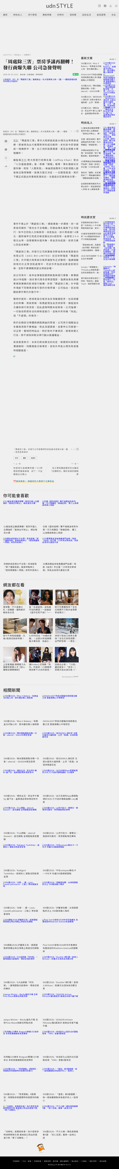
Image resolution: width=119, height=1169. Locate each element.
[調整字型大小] (6, 166)
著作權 (55, 1161)
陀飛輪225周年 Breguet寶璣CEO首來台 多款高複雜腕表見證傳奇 (21, 1058)
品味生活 (86, 14)
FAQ (24, 1161)
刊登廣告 (16, 1161)
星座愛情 (101, 14)
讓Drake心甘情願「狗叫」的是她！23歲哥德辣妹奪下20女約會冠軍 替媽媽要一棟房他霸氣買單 (40, 667)
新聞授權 (37, 1161)
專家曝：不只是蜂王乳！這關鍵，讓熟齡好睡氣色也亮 (14, 610)
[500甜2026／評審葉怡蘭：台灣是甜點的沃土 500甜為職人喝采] (60, 893)
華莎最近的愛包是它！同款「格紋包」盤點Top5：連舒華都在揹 (91, 281)
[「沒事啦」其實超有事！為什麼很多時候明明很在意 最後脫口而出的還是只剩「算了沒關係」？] (21, 1117)
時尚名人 (17, 14)
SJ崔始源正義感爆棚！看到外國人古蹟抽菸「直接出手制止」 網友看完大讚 (20, 529)
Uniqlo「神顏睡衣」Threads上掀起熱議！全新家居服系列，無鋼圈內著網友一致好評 (91, 271)
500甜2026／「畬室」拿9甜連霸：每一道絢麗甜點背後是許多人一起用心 (60, 1097)
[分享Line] (6, 149)
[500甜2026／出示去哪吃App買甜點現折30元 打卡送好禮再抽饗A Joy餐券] (60, 781)
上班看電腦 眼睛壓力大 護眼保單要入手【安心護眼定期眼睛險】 (14, 667)
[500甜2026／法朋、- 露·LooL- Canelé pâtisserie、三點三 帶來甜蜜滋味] (21, 893)
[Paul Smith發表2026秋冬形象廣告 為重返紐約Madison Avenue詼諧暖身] (60, 931)
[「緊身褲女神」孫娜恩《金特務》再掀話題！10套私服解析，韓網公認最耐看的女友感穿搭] (109, 247)
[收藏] (6, 158)
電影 (24, 458)
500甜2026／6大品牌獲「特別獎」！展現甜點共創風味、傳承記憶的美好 (21, 985)
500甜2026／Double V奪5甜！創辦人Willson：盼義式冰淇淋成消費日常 (60, 985)
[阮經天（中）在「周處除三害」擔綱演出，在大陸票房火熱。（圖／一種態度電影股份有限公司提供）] (41, 103)
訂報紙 (84, 1161)
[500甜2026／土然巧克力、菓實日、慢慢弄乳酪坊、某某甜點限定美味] (60, 819)
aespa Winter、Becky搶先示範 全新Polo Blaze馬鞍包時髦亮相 (21, 1021)
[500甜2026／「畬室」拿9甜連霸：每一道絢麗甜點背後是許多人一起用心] (60, 1080)
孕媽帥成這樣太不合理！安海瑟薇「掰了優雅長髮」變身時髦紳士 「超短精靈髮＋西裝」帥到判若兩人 (21, 567)
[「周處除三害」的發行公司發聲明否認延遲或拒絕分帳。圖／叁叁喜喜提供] (46, 400)
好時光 (60, 14)
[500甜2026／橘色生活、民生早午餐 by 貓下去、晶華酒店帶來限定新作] (21, 781)
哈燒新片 (27, 55)
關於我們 (93, 1161)
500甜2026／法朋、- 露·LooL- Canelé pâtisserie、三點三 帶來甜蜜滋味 (21, 910)
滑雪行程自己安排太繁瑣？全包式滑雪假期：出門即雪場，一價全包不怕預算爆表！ (66, 638)
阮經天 (33, 458)
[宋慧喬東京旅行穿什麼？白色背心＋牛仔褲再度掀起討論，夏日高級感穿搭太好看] (109, 225)
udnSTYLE (7, 55)
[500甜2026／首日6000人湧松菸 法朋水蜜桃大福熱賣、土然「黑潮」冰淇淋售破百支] (60, 744)
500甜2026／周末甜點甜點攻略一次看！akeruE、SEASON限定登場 (21, 760)
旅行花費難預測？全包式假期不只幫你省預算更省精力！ (66, 610)
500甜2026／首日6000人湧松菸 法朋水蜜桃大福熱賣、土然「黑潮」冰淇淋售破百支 (60, 761)
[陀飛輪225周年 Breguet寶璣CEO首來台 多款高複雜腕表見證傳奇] (21, 1043)
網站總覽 (102, 1161)
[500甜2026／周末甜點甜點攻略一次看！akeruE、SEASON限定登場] (21, 744)
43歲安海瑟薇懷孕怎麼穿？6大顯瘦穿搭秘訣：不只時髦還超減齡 (91, 236)
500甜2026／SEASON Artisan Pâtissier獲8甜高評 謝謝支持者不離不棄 (60, 1022)
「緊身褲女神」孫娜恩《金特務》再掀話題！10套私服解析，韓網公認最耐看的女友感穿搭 (91, 248)
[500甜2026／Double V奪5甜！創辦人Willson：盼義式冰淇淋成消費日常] (60, 968)
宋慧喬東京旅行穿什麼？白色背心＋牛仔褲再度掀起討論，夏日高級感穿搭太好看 (91, 226)
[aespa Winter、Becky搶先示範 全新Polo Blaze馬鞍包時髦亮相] (21, 1005)
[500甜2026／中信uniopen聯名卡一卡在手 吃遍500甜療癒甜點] (60, 856)
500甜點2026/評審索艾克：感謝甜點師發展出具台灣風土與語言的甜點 (21, 946)
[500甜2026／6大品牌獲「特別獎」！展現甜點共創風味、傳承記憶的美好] (21, 968)
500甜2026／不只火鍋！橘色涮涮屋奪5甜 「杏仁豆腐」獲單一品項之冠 (60, 1134)
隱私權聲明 (64, 1161)
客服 (29, 1161)
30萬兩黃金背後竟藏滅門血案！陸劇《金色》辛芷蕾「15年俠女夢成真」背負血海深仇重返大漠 (59, 567)
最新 (5, 14)
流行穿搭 (32, 14)
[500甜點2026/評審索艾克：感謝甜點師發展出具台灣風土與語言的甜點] (21, 931)
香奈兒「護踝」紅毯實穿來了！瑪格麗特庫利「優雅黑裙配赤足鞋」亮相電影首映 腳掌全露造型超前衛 (91, 178)
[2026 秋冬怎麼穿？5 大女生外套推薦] (109, 258)
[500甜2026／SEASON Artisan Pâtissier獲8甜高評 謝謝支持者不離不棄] (60, 1005)
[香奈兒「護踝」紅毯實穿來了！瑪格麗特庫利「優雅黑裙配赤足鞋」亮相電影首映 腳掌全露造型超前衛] (109, 175)
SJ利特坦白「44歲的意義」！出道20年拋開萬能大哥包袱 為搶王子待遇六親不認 (40, 638)
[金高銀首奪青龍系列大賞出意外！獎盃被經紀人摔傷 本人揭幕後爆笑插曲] (109, 186)
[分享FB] (6, 141)
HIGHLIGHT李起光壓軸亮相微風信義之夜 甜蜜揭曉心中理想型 (60, 722)
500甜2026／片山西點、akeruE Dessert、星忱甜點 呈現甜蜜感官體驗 (21, 836)
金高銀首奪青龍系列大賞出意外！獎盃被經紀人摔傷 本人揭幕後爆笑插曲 (91, 187)
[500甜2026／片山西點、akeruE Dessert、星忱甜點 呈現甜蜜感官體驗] (21, 819)
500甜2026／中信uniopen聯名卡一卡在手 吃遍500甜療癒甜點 (59, 872)
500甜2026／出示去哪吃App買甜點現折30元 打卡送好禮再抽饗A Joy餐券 (60, 798)
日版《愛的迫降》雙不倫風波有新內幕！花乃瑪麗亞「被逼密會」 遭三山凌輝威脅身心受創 (60, 529)
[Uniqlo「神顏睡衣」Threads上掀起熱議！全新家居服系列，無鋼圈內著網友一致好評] (109, 270)
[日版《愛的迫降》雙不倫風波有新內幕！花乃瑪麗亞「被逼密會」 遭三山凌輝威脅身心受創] (60, 512)
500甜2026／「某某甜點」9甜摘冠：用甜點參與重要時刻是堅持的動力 (21, 1097)
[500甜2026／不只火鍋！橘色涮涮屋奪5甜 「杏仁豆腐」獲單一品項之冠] (60, 1117)
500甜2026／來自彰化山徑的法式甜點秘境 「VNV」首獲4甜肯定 (60, 1058)
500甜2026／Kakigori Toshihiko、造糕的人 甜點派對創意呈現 (21, 873)
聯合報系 (75, 1161)
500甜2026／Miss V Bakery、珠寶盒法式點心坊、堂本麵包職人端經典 (21, 722)
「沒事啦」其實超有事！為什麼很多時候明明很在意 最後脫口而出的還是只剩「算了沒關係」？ (21, 1134)
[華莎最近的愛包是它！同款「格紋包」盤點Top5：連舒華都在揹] (109, 281)
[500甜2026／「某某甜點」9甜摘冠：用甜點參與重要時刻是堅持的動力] (21, 1080)
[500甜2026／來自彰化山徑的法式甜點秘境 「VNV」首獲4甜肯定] (60, 1043)
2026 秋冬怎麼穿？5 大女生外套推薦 (91, 257)
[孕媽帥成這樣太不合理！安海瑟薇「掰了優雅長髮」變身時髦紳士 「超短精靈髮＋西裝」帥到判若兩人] (21, 550)
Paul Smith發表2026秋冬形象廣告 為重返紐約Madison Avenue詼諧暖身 (60, 948)
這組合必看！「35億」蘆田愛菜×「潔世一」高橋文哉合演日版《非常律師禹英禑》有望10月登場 (66, 667)
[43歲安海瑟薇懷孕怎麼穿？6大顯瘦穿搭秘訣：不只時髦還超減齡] (109, 236)
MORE (112, 59)
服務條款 (47, 1161)
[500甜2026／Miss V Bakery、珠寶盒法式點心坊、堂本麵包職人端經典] (21, 707)
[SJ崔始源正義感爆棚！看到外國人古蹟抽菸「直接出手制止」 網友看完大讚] (21, 512)
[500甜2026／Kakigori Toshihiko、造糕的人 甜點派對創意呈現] (21, 856)
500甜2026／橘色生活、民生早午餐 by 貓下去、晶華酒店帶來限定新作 (21, 797)
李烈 (16, 458)
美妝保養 (47, 14)
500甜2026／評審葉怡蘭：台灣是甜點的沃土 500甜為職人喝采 (60, 909)
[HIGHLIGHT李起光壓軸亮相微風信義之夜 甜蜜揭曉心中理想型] (60, 707)
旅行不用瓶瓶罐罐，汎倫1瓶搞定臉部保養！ (14, 637)
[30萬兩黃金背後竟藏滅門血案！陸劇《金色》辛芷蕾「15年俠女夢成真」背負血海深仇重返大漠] (60, 550)
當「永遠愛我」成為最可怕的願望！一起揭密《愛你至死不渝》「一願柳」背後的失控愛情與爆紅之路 (40, 610)
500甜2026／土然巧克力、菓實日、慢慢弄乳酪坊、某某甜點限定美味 (60, 834)
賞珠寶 (73, 14)
